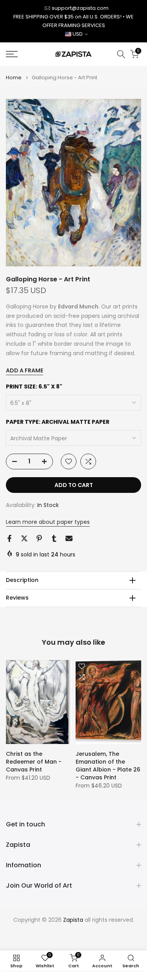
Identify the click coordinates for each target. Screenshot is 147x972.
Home (14, 77)
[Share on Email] (69, 538)
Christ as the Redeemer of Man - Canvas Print (34, 761)
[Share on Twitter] (24, 538)
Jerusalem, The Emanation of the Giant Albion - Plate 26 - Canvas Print (108, 765)
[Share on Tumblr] (54, 538)
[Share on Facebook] (9, 538)
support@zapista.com (80, 8)
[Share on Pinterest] (39, 538)
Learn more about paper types (48, 522)
